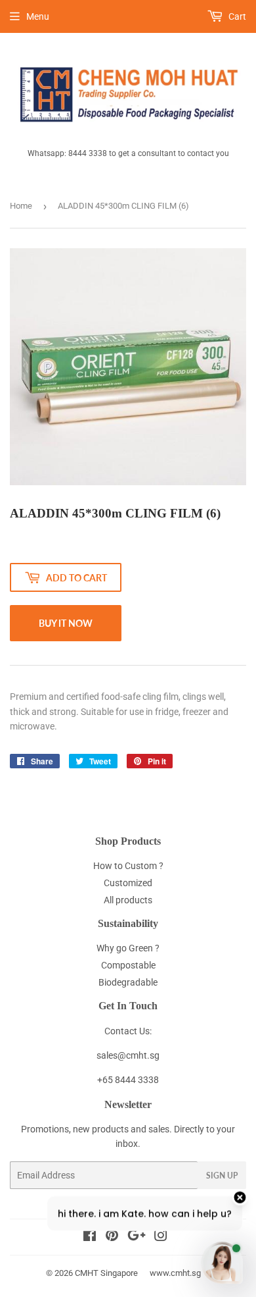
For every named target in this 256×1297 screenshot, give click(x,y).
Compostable (128, 965)
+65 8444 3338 (128, 1079)
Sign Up (222, 1175)
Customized (128, 883)
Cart (236, 16)
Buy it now (66, 623)
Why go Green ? (128, 948)
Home (21, 206)
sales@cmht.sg (128, 1055)
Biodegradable (128, 982)
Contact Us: (128, 1031)
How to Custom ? (128, 865)
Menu (37, 16)
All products (128, 900)
